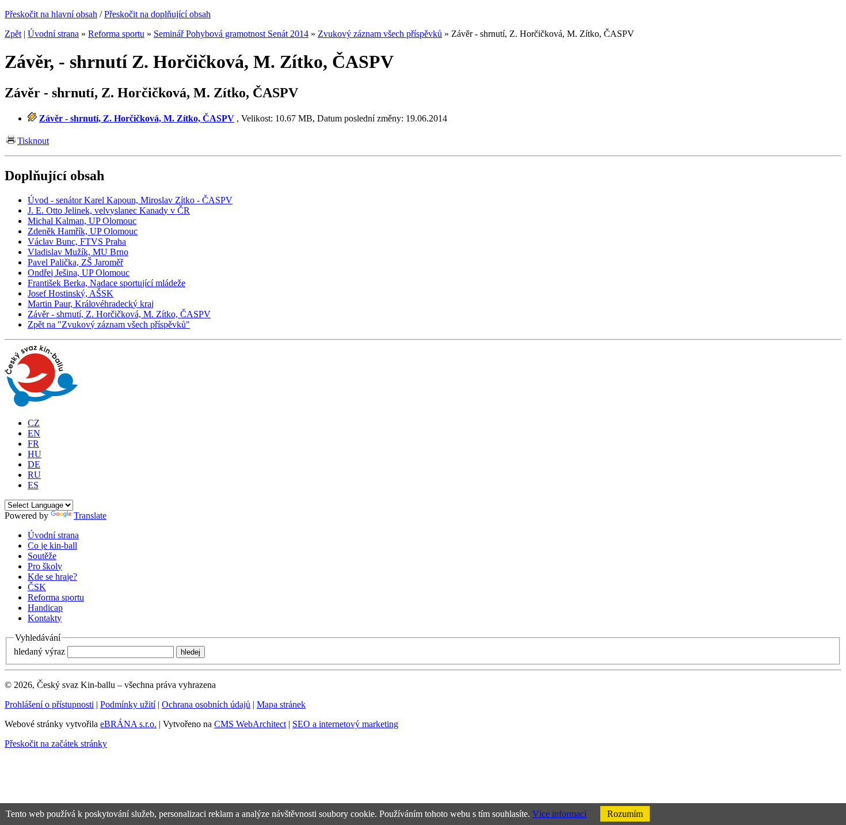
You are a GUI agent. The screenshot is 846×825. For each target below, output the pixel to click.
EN (34, 433)
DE (34, 464)
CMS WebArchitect (250, 724)
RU (34, 475)
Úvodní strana (53, 34)
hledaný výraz (39, 651)
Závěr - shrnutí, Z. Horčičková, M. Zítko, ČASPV (136, 118)
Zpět (13, 34)
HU (34, 454)
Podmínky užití (127, 704)
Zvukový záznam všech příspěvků (380, 34)
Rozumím (625, 814)
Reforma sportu (116, 34)
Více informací (559, 814)
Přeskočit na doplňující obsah (157, 14)
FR (33, 443)
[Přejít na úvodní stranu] (41, 403)
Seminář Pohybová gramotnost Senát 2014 (231, 34)
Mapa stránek (281, 704)
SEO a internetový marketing (345, 724)
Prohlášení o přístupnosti (49, 704)
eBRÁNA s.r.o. (128, 724)
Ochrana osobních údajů (206, 704)
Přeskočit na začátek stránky (56, 743)
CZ (34, 423)
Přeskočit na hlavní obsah (51, 14)
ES (33, 485)
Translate (90, 515)
